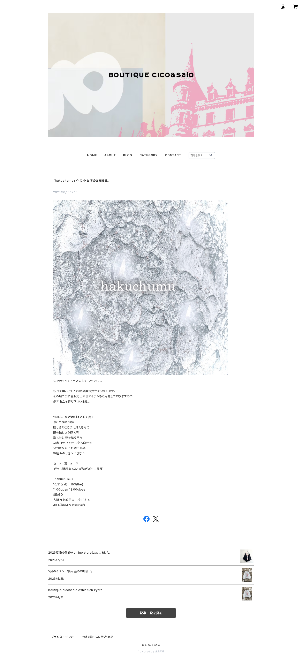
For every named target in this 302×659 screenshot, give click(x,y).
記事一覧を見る (151, 613)
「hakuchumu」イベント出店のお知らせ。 (81, 180)
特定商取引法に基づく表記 (97, 636)
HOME (92, 155)
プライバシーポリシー (64, 636)
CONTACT (173, 155)
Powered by (146, 651)
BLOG (127, 155)
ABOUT (110, 155)
